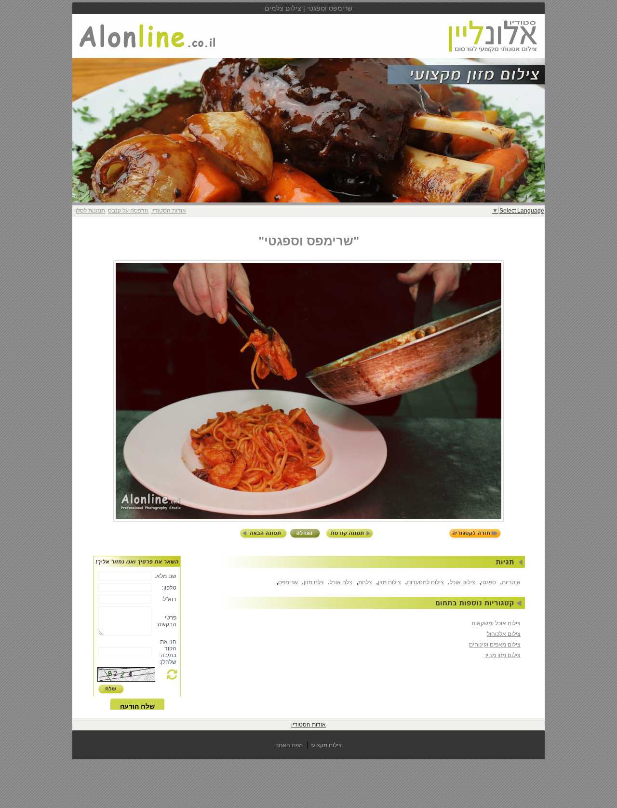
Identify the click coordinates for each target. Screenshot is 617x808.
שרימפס (288, 582)
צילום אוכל (462, 582)
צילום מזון (389, 582)
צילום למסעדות (425, 582)
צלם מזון (314, 582)
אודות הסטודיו (168, 210)
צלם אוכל (341, 582)
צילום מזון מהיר (502, 655)
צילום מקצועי (326, 745)
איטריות (511, 582)
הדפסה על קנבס (128, 210)
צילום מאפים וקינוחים (495, 644)
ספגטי (488, 582)
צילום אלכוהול (504, 634)
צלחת (365, 582)
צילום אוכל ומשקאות (496, 623)
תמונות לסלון (89, 210)
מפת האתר (289, 745)
